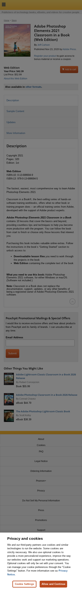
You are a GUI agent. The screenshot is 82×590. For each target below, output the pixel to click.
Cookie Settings (24, 584)
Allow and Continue (53, 584)
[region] (41, 561)
